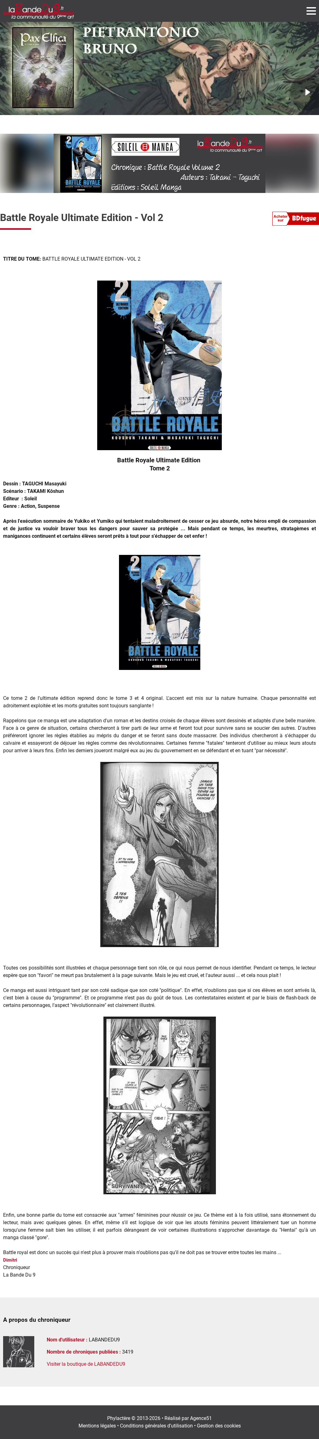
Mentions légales (97, 1426)
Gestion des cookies (219, 1426)
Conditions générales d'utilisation (156, 1426)
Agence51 (201, 1418)
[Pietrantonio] (159, 68)
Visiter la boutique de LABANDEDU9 (86, 1364)
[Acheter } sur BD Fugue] (295, 220)
